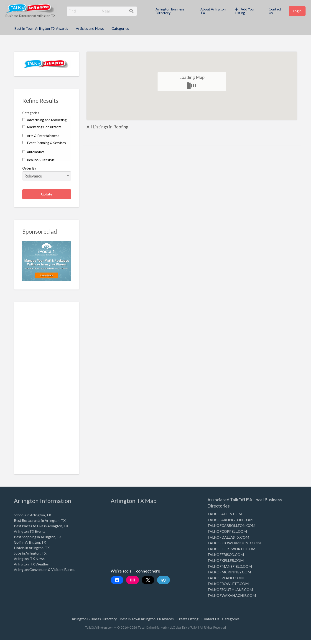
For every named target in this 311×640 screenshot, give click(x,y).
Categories (120, 28)
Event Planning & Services (46, 143)
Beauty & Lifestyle (40, 160)
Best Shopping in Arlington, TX (37, 537)
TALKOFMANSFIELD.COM (229, 566)
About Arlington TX (213, 11)
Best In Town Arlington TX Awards (41, 28)
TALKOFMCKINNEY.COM (229, 572)
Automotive (35, 152)
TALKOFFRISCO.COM (225, 554)
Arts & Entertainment (42, 136)
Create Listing (188, 619)
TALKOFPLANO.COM (225, 578)
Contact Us (275, 11)
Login (297, 11)
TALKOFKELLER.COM (225, 560)
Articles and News (90, 28)
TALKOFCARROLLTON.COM (231, 525)
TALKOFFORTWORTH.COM (231, 549)
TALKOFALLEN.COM (224, 514)
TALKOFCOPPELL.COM (227, 531)
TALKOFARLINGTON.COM (230, 520)
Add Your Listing (245, 11)
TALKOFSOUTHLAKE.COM (230, 589)
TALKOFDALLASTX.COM (228, 537)
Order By (29, 168)
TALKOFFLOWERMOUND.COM (234, 543)
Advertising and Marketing (46, 120)
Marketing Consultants (43, 127)
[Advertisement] (46, 391)
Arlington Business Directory (170, 11)
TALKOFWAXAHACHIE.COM (231, 595)
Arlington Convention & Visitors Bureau (44, 569)
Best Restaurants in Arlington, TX (40, 520)
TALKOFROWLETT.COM (228, 583)
